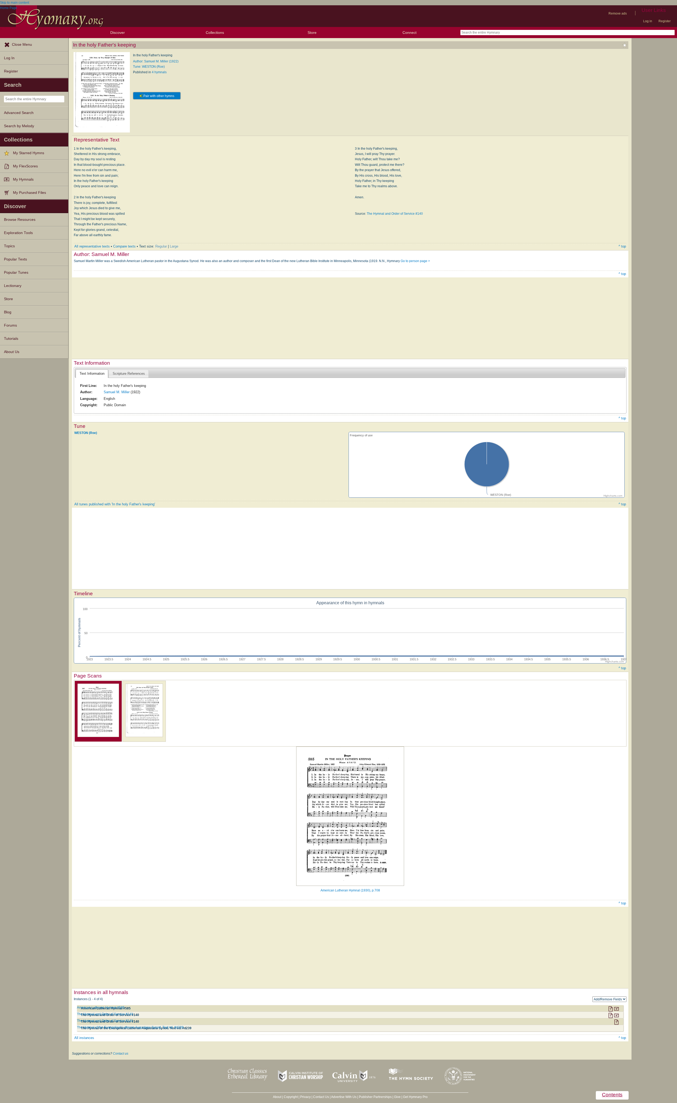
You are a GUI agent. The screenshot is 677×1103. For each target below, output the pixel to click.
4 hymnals (159, 72)
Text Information (92, 374)
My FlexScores (25, 166)
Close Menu (22, 45)
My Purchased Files (29, 193)
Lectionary (12, 286)
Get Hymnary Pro (415, 1097)
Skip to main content (14, 2)
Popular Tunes (16, 272)
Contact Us (321, 1097)
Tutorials (11, 339)
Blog (7, 312)
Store (312, 32)
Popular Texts (15, 259)
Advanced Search (19, 113)
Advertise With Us (343, 1097)
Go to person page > (415, 261)
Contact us (120, 1053)
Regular (161, 246)
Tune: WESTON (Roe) (149, 66)
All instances (84, 1038)
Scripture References (129, 374)
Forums (10, 325)
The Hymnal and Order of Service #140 (395, 214)
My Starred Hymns (28, 153)
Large (174, 246)
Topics (9, 246)
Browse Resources (19, 220)
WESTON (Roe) (85, 433)
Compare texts (124, 246)
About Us (11, 352)
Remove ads (618, 13)
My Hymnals (23, 179)
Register (664, 21)
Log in (647, 21)
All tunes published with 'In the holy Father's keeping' (114, 504)
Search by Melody (19, 126)
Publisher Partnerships (375, 1097)
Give (397, 1097)
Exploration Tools (18, 233)
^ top (622, 246)
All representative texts (92, 246)
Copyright (291, 1097)
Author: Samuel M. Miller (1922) (156, 61)
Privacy (305, 1097)
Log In (9, 58)
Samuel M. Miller (117, 392)
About (277, 1097)
